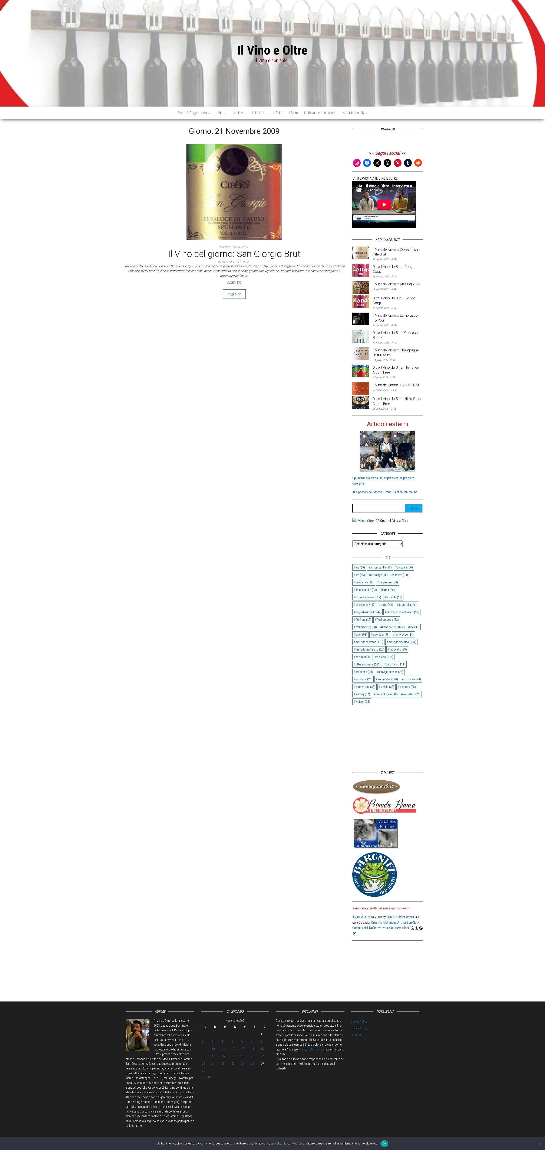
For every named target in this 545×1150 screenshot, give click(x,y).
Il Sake (277, 113)
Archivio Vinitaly (354, 113)
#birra (387, 590)
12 (232, 1048)
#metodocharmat (368, 642)
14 (252, 1048)
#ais (359, 567)
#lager (360, 634)
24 (213, 1063)
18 (223, 1056)
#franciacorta (365, 627)
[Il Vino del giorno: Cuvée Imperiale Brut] (360, 253)
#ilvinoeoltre (392, 627)
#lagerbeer (380, 634)
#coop (386, 605)
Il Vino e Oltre (272, 50)
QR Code (356, 1035)
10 (213, 1048)
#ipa (413, 627)
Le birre (238, 113)
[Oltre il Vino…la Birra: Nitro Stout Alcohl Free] (360, 402)
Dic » (211, 1077)
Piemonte (224, 246)
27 (242, 1063)
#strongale (411, 679)
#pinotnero (394, 664)
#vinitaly (362, 694)
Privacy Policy (359, 1028)
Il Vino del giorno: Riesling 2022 (396, 284)
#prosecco (363, 672)
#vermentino (364, 687)
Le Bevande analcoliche (320, 113)
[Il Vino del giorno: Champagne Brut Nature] (360, 353)
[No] (540, 1143)
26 (232, 1063)
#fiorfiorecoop (387, 620)
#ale (359, 575)
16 (203, 1056)
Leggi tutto (234, 294)
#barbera (399, 575)
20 (242, 1056)
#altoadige (378, 575)
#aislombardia (380, 567)
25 (223, 1063)
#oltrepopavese (367, 664)
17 (213, 1056)
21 (252, 1056)
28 (252, 1063)
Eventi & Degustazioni (193, 113)
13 (242, 1048)
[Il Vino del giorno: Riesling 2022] (360, 287)
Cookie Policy (359, 1021)
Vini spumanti (240, 246)
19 (232, 1056)
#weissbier (410, 694)
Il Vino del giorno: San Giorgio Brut (234, 254)
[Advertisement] (387, 735)
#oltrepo (384, 657)
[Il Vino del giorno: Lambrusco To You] (360, 319)
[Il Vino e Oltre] (363, 521)
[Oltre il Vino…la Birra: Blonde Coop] (360, 301)
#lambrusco (403, 634)
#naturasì (362, 657)
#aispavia (404, 567)
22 (262, 1056)
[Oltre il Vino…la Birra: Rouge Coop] (360, 270)
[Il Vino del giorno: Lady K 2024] (360, 388)
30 (203, 1070)
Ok (384, 1143)
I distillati (258, 113)
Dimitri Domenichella (400, 917)
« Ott (203, 1077)
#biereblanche (365, 590)
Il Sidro (293, 113)
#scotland (363, 679)
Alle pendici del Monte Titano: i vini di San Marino (384, 492)
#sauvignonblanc (389, 672)
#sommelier (387, 679)
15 (262, 1048)
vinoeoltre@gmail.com (311, 1049)
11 (223, 1048)
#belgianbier (387, 582)
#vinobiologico (385, 694)
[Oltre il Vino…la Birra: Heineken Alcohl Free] (360, 371)
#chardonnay (365, 605)
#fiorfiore (362, 620)
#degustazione (367, 612)
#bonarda (393, 597)
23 (203, 1063)
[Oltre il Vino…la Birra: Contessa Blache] (360, 336)
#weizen (362, 702)
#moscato (397, 649)
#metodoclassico (401, 642)
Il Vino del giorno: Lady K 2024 (396, 385)
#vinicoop (407, 687)
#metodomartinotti (369, 649)
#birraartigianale (367, 597)
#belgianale (364, 582)
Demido (235, 282)
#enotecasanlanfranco (402, 612)
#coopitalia (406, 605)
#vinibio (386, 687)
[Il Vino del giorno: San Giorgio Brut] (234, 192)
